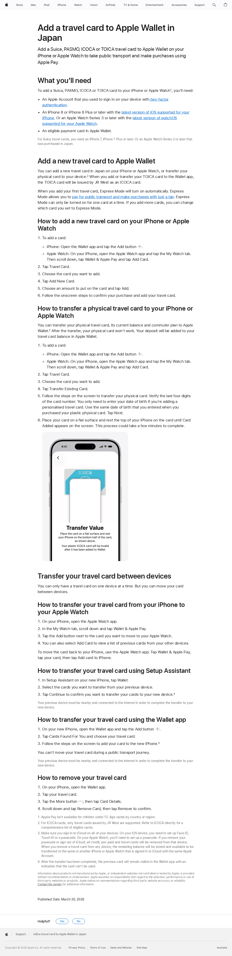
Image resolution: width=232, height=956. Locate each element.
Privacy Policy (77, 947)
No (78, 921)
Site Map (142, 947)
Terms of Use (98, 947)
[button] (214, 5)
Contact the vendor (50, 884)
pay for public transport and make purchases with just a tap (123, 197)
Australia (222, 947)
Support (21, 934)
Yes (62, 921)
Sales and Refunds (121, 947)
